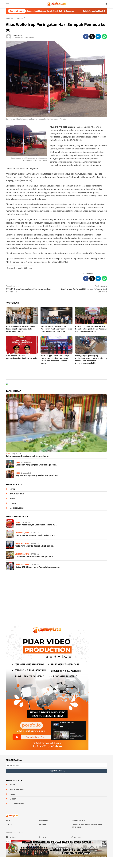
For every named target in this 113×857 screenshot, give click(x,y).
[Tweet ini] (92, 36)
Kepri (8, 454)
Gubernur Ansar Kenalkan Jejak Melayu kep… (27, 456)
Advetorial (19, 533)
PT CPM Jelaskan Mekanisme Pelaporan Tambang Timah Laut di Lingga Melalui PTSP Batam (56, 329)
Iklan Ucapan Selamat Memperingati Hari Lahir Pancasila (21, 356)
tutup (8, 842)
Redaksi (42, 824)
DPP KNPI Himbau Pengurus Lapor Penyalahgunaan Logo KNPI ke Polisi (28, 289)
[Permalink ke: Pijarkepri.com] (8, 36)
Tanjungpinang (17, 494)
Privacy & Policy (79, 820)
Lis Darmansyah (17, 508)
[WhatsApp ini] (104, 36)
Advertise (43, 820)
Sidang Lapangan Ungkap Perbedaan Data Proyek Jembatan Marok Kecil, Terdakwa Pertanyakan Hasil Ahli (91, 359)
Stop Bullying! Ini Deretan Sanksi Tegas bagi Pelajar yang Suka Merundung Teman (20, 329)
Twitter (44, 837)
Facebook (12, 837)
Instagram (77, 837)
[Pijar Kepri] (56, 3)
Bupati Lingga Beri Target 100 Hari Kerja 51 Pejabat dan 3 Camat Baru (84, 289)
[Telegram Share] (98, 36)
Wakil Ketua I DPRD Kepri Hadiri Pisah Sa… (35, 546)
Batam (12, 498)
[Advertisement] (56, 594)
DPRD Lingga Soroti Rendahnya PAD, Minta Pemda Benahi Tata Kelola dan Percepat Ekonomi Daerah (55, 359)
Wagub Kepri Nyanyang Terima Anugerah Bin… (37, 475)
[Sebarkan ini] (86, 36)
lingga (13, 503)
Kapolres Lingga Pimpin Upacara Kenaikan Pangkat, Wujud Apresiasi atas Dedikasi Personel (91, 329)
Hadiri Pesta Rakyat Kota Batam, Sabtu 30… (36, 525)
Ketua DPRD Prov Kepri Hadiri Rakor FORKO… (36, 535)
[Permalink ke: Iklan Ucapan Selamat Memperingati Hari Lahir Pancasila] (22, 345)
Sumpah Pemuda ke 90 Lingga (19, 268)
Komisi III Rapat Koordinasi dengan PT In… (35, 556)
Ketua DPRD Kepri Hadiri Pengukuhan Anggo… (37, 567)
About (9, 820)
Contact (10, 824)
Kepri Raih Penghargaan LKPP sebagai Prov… (36, 465)
